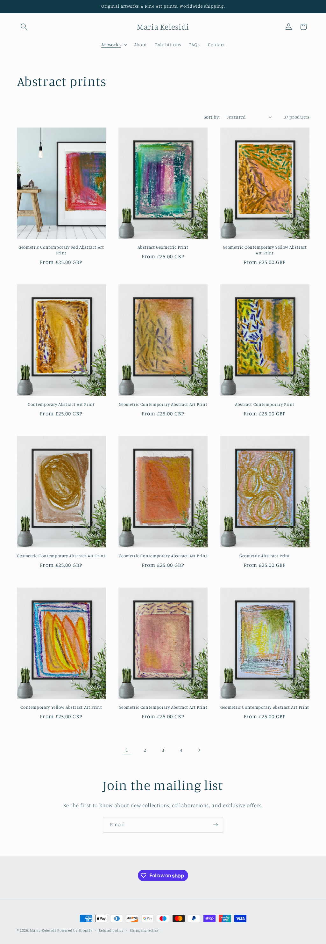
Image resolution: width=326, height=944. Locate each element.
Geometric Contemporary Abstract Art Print (163, 404)
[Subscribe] (215, 825)
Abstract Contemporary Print (264, 404)
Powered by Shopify (74, 930)
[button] (24, 26)
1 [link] (126, 750)
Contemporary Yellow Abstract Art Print (61, 707)
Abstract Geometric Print (163, 247)
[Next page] (199, 750)
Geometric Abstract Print (264, 555)
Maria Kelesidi (43, 930)
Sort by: (212, 117)
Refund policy (111, 930)
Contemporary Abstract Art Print (61, 404)
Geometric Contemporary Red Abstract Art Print (61, 250)
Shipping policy (144, 930)
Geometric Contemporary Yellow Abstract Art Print (265, 250)
